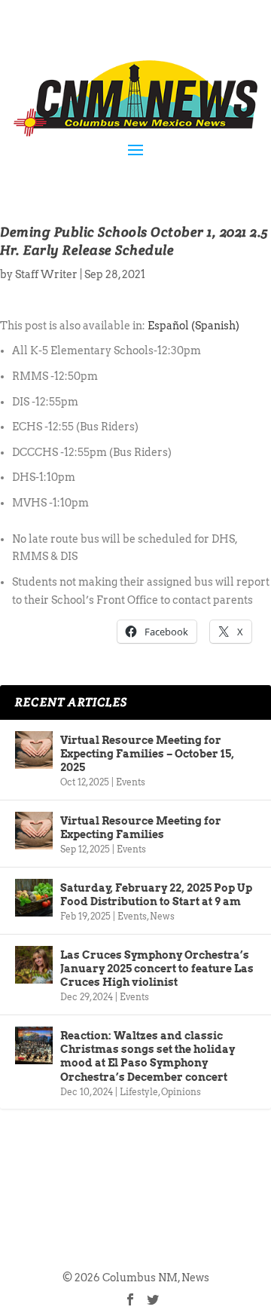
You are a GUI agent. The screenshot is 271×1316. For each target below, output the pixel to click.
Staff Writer (46, 274)
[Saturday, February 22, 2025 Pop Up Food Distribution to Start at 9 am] (34, 898)
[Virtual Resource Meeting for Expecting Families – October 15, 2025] (34, 750)
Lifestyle (139, 1091)
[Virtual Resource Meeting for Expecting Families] (34, 830)
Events (130, 782)
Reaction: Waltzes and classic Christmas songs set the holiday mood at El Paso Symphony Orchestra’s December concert (147, 1056)
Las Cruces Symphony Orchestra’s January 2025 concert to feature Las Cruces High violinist (157, 968)
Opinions (181, 1091)
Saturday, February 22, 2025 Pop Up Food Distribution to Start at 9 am (156, 894)
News (162, 916)
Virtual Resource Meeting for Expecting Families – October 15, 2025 (147, 753)
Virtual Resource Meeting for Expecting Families (140, 827)
